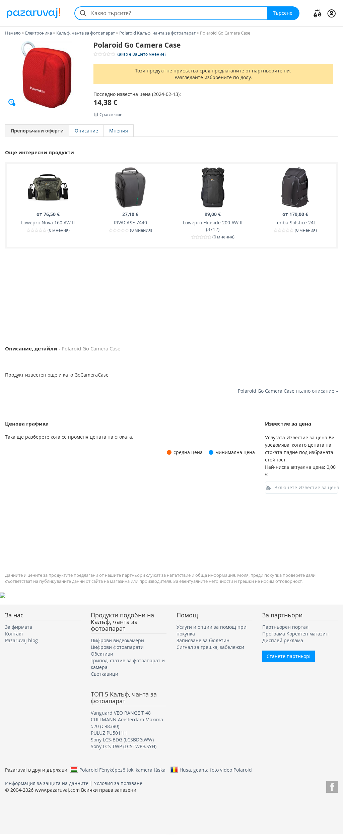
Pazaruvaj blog (21, 640)
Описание (86, 130)
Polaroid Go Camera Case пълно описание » (288, 391)
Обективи (102, 654)
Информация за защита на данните (46, 783)
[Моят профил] (331, 13)
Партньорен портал (285, 627)
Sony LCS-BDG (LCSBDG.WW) (122, 739)
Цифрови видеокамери (117, 640)
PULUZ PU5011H (109, 733)
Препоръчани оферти (37, 130)
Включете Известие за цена (306, 487)
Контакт (14, 633)
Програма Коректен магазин (295, 633)
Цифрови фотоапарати (117, 647)
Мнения (118, 130)
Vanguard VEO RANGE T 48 (121, 713)
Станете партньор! (289, 656)
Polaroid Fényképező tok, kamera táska (122, 770)
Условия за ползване (118, 783)
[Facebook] (332, 785)
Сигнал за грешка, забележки (210, 647)
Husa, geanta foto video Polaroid (216, 770)
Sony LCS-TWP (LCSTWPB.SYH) (123, 746)
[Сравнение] (317, 13)
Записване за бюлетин (203, 640)
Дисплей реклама (282, 640)
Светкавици (104, 674)
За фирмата (18, 627)
